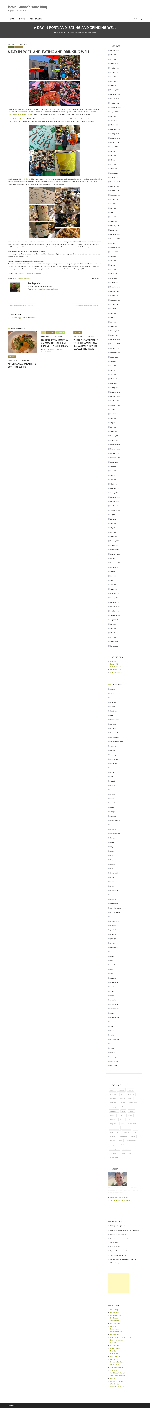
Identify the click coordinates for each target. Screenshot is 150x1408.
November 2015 (115, 344)
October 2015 (114, 348)
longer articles (114, 873)
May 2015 (113, 370)
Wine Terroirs (114, 1384)
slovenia (113, 1000)
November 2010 (115, 607)
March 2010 (114, 642)
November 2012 (115, 501)
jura (111, 855)
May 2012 (113, 528)
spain (112, 1013)
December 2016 (115, 287)
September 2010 (115, 615)
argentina (113, 698)
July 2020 (113, 116)
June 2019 (113, 156)
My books (21, 19)
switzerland (113, 1022)
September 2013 (115, 458)
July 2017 (113, 256)
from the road (114, 803)
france (112, 798)
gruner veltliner (115, 833)
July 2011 (113, 571)
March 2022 (114, 64)
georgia (112, 812)
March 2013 (113, 484)
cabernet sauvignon (116, 742)
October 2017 (114, 243)
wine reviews (114, 1061)
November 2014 (115, 396)
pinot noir (113, 934)
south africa (114, 1004)
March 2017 (113, 274)
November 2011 (115, 554)
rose (111, 969)
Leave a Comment (96, 278)
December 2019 (115, 138)
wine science (114, 1066)
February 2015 (114, 383)
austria (112, 707)
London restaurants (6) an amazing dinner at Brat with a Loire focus (54, 342)
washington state (115, 1057)
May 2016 (113, 318)
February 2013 (114, 488)
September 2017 (115, 247)
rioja (111, 960)
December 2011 (114, 550)
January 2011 (114, 598)
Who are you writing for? (118, 1255)
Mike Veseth (114, 1354)
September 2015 (115, 353)
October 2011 (114, 558)
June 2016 (113, 313)
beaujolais (113, 711)
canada (112, 750)
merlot (112, 882)
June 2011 (113, 576)
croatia (112, 785)
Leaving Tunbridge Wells (118, 1226)
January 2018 (114, 230)
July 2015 (113, 361)
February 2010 (114, 646)
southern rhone (115, 1009)
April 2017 (113, 269)
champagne (114, 755)
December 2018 (115, 182)
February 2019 (114, 173)
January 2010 (114, 664)
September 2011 (115, 563)
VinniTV (112, 1378)
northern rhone (115, 912)
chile (111, 768)
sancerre (113, 978)
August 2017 (114, 252)
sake (111, 974)
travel (112, 1031)
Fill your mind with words (118, 1234)
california (113, 746)
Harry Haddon (114, 1334)
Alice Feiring (114, 1310)
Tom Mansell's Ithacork (117, 1373)
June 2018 (113, 208)
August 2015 (114, 357)
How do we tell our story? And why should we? (125, 1230)
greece (112, 825)
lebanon (112, 864)
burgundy (113, 728)
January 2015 (114, 388)
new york (113, 899)
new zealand (114, 904)
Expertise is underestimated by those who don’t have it (123, 1240)
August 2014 (114, 409)
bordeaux (113, 724)
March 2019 (114, 169)
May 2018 (113, 212)
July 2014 (113, 414)
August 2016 (114, 304)
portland (20, 278)
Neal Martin (114, 1359)
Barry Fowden (114, 1312)
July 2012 (113, 519)
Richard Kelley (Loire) (117, 1362)
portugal (113, 939)
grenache (113, 829)
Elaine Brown (114, 1329)
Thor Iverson (114, 1370)
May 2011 (113, 580)
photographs (114, 921)
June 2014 (113, 418)
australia (113, 702)
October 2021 (114, 68)
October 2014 (114, 401)
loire (43, 332)
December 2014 (115, 392)
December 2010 (115, 602)
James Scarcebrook (116, 1340)
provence (113, 943)
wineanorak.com (36, 19)
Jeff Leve (113, 1343)
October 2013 (114, 453)
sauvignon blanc (115, 982)
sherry (112, 996)
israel (112, 842)
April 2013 (113, 480)
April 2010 (113, 637)
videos (112, 1048)
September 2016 (115, 300)
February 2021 (114, 90)
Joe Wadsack (114, 1345)
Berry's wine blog (115, 1315)
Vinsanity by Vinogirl (116, 1381)
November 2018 (115, 186)
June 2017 (113, 261)
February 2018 (114, 226)
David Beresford (115, 1323)
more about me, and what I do (120, 1200)
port (135, 1132)
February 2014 (114, 436)
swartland (126, 1149)
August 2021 (114, 72)
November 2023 (115, 50)
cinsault (112, 781)
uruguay (113, 1044)
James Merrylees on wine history (121, 1337)
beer (111, 715)
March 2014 (114, 431)
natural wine (114, 890)
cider (111, 777)
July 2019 (113, 151)
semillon (113, 987)
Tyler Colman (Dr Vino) (117, 1376)
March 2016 (114, 326)
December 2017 (115, 234)
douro (112, 790)
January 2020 (114, 134)
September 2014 (115, 405)
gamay (112, 807)
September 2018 (115, 195)
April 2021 (113, 81)
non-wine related (115, 908)
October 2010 (114, 611)
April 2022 (113, 59)
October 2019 (114, 142)
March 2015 (113, 379)
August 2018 (114, 199)
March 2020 (114, 125)
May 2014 (113, 423)
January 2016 (114, 335)
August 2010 (114, 620)
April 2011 (113, 585)
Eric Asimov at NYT (116, 1332)
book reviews (114, 720)
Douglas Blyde (115, 1326)
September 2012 (115, 510)
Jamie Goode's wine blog (27, 6)
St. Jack (30, 242)
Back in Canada (115, 1246)
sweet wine (113, 1153)
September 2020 (115, 107)
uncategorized (60, 332)
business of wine (115, 733)
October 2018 (114, 191)
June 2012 (113, 523)
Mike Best (113, 1351)
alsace (112, 693)
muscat (112, 886)
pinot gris (113, 930)
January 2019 (114, 177)
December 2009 (115, 667)
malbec (112, 877)
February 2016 (114, 331)
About (12, 19)
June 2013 (113, 471)
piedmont (113, 925)
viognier (112, 1052)
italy (111, 847)
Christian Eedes (115, 1321)
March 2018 (114, 221)
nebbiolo (113, 895)
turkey (112, 1035)
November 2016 (115, 291)
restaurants (19, 47)
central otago (133, 1102)
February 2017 (114, 278)
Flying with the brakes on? (118, 1251)
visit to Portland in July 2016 (32, 273)
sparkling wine (114, 1017)
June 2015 (113, 366)
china (112, 772)
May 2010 (113, 633)
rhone (112, 952)
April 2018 (113, 217)
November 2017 (115, 239)
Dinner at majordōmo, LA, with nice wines (22, 366)
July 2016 (113, 309)
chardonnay (114, 759)
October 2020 (114, 103)
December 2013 (115, 445)
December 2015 (115, 339)
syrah (112, 1026)
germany (113, 816)
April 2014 (113, 427)
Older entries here (116, 672)
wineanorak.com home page (119, 1197)
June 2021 (113, 77)
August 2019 (114, 147)
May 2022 (113, 55)
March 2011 (113, 589)
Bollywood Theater (19, 119)
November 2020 (115, 99)
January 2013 (114, 493)
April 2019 (113, 164)
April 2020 (113, 120)
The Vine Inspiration (116, 1367)
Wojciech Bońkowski (117, 1387)
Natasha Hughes (115, 1356)
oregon (11, 47)
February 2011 (114, 593)
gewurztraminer (115, 820)
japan (112, 851)
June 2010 (113, 628)
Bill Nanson (114, 1318)
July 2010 (113, 624)
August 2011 (114, 567)
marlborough (132, 1124)
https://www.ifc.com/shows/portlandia (20, 114)
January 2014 (114, 440)
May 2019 (113, 160)
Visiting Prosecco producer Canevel (87, 306)
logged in (21, 318)
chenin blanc (59, 349)
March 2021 (113, 85)
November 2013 (115, 449)
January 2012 (114, 545)
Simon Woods (114, 1365)
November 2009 (115, 669)
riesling (112, 956)
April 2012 (113, 532)
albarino (112, 689)
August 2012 (114, 515)
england (112, 794)
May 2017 (113, 265)
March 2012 (113, 536)
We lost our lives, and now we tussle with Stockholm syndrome (123, 1261)
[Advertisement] (118, 1283)
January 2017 (114, 282)
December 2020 (115, 94)
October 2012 (114, 506)
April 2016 (113, 322)
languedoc (113, 860)
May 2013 (113, 475)
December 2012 (115, 497)
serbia (112, 991)
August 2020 (114, 112)
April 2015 (113, 374)
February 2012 (114, 541)
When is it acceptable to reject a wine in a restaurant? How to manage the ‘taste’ (85, 344)
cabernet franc (50, 349)
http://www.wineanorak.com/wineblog (46, 289)
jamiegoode (23, 44)
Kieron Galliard (115, 1348)
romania (112, 965)
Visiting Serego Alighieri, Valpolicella (22, 306)
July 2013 (113, 466)
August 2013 (114, 462)
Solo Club (26, 179)
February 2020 (115, 129)
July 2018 (113, 204)
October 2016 (114, 296)
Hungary (113, 838)
